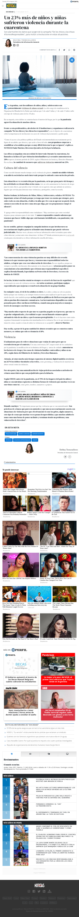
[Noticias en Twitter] (39, 891)
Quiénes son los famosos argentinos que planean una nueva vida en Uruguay (37, 736)
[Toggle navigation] (3, 5)
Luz (31, 903)
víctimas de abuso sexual (32, 108)
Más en (6, 650)
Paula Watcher (11, 434)
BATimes (53, 903)
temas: (7, 437)
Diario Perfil (7, 898)
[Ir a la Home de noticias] (39, 885)
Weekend (52, 898)
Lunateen (44, 903)
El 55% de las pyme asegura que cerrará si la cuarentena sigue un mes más (35, 728)
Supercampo (72, 898)
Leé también (22, 245)
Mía (36, 903)
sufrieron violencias (46, 162)
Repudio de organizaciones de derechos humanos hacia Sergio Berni (33, 745)
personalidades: (11, 431)
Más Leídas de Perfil (13, 823)
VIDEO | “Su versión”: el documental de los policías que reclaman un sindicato (36, 732)
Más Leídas (8, 776)
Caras (16, 898)
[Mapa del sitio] (49, 891)
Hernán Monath (37, 434)
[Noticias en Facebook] (34, 891)
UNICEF (35, 440)
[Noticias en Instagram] (29, 891)
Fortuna (34, 898)
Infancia (8, 440)
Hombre (43, 898)
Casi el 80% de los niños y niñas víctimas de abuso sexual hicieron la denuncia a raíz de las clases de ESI (35, 396)
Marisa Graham (24, 434)
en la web (70, 235)
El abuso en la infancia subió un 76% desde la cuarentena (31, 249)
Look (25, 903)
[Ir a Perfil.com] (74, 1)
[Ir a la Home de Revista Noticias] (10, 6)
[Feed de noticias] (44, 891)
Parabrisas (61, 898)
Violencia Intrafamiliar (22, 440)
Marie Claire (25, 898)
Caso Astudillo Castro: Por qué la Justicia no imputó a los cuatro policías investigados (39, 741)
